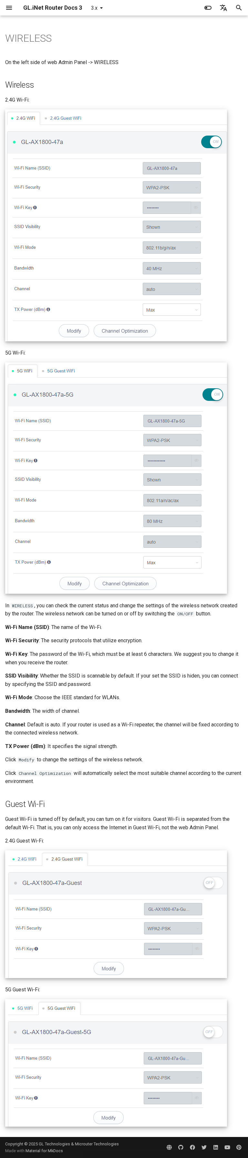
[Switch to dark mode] (208, 7)
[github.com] (181, 1147)
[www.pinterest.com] (239, 1147)
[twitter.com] (204, 1147)
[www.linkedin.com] (216, 1147)
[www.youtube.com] (227, 1147)
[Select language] (223, 7)
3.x (94, 8)
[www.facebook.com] (192, 1147)
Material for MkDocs (44, 1150)
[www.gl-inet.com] (169, 1147)
